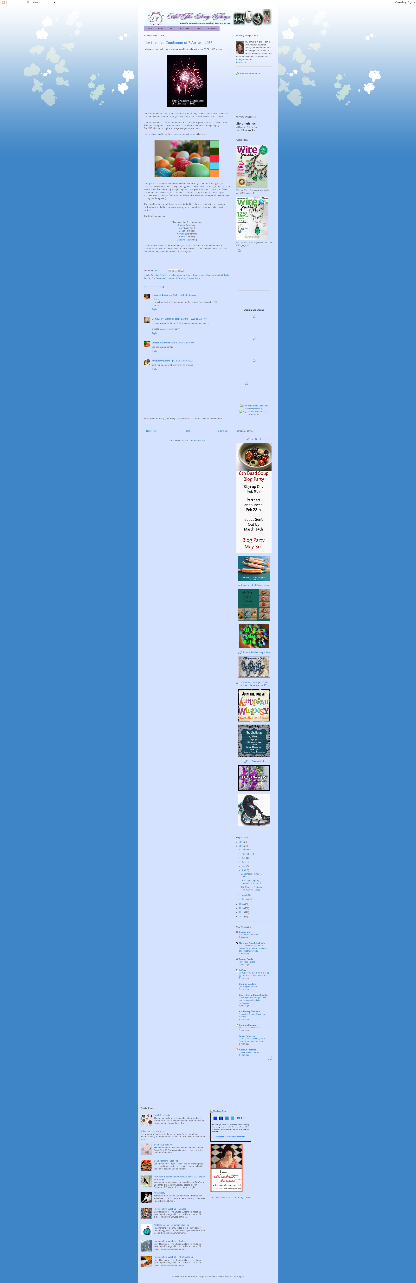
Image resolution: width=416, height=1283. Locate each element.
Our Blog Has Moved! (248, 987)
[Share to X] (175, 270)
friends (202, 275)
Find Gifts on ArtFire (246, 130)
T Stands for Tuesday (248, 935)
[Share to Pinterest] (182, 270)
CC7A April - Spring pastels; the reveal (251, 881)
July (244, 858)
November (247, 854)
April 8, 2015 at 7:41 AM (182, 361)
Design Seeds (246, 959)
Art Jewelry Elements (249, 1011)
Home (149, 28)
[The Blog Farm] (218, 1111)
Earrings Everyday (248, 1025)
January (246, 899)
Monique (183, 231)
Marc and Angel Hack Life (252, 943)
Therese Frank (193, 278)
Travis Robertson (247, 1036)
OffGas (242, 970)
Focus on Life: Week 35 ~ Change (170, 1209)
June (244, 862)
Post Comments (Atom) (193, 440)
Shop (171, 28)
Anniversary (159, 1193)
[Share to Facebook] (179, 270)
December (247, 849)
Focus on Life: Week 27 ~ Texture (170, 1241)
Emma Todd (191, 275)
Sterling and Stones (254, 310)
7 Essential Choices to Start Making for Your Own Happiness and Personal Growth (253, 948)
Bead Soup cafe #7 (163, 1145)
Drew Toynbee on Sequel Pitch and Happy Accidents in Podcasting (252, 1000)
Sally (181, 228)
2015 (241, 846)
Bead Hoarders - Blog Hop (166, 1161)
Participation (185, 28)
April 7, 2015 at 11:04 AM (195, 319)
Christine (181, 240)
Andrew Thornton (248, 1050)
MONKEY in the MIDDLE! (250, 1028)
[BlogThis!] (172, 270)
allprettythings (246, 123)
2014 (241, 904)
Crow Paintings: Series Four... (252, 1052)
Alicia (157, 270)
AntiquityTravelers (161, 361)
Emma (182, 236)
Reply (154, 309)
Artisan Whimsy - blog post (153, 1131)
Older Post (222, 431)
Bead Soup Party (162, 1115)
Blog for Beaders (247, 984)
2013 (241, 908)
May (244, 866)
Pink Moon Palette (247, 962)
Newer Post (151, 431)
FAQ (199, 28)
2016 (241, 842)
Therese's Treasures (162, 295)
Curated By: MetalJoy (253, 409)
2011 (241, 916)
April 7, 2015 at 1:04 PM (182, 342)
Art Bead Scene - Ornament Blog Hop (171, 1225)
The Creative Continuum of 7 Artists (168, 278)
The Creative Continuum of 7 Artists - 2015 (252, 888)
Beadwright (244, 932)
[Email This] (169, 270)
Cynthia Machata (177, 275)
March (245, 895)
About (160, 28)
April (244, 870)
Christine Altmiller (159, 275)
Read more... (242, 62)
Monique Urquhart (214, 275)
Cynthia (180, 234)
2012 (241, 912)
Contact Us (212, 28)
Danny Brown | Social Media (253, 995)
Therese (181, 225)
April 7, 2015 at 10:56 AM (184, 295)
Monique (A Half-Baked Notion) (167, 319)
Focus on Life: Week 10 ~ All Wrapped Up (173, 1257)
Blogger (240, 1276)
